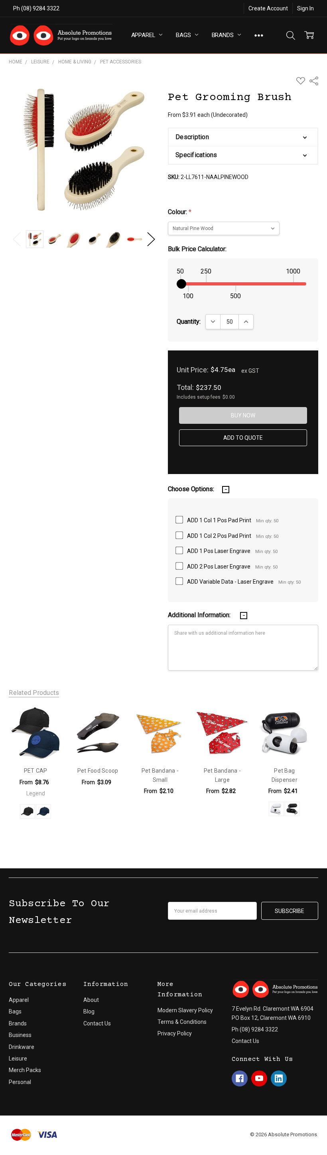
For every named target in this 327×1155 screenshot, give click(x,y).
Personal (20, 1082)
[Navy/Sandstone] (43, 811)
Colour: (179, 212)
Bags (184, 35)
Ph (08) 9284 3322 (36, 8)
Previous (17, 239)
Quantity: (189, 321)
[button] (243, 137)
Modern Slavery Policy (185, 1010)
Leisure (18, 1058)
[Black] (292, 809)
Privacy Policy (175, 1033)
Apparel (144, 35)
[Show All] (259, 35)
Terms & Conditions (182, 1022)
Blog (89, 1011)
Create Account (268, 8)
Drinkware (21, 1047)
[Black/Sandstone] (27, 811)
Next (151, 239)
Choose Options (35, 740)
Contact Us (97, 1023)
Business (20, 1035)
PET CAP (35, 770)
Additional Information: (200, 615)
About (91, 1000)
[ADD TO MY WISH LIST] (47, 721)
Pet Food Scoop (97, 770)
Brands (223, 35)
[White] (276, 809)
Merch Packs (25, 1070)
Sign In (305, 8)
